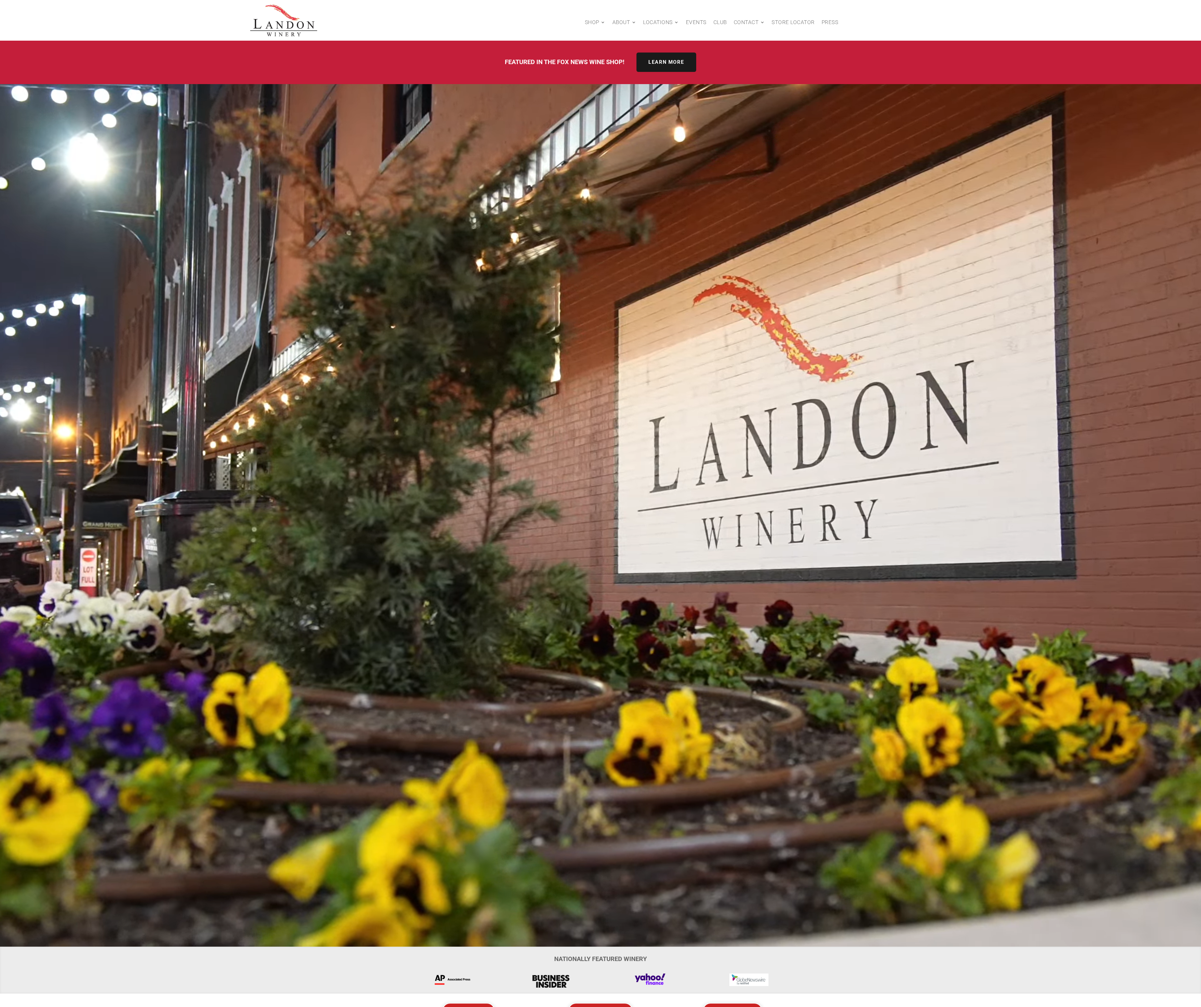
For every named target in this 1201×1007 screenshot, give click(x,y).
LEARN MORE (666, 62)
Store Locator (793, 22)
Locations (658, 22)
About (621, 22)
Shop (592, 22)
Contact (746, 22)
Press (830, 22)
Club (720, 22)
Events (696, 22)
